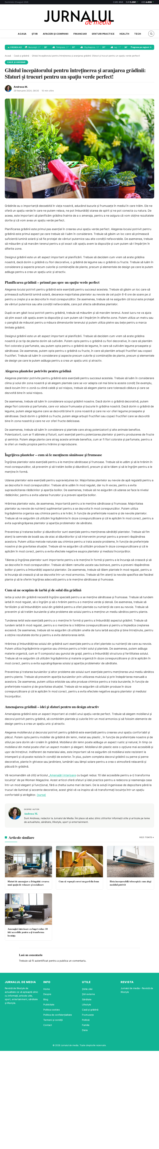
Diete (85, 1030)
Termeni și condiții (53, 1020)
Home (46, 989)
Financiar (80, 33)
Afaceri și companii (55, 33)
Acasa (22, 33)
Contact (47, 1025)
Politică (85, 1020)
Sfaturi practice (103, 33)
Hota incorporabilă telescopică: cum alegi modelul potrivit (130, 883)
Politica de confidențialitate (57, 1014)
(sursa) (41, 794)
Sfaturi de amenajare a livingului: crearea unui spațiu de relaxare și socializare (28, 883)
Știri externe (88, 994)
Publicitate (48, 1004)
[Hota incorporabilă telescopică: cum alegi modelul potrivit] (130, 861)
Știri (35, 33)
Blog (45, 999)
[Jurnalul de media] (79, 17)
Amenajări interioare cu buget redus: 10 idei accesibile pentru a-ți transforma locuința (28, 932)
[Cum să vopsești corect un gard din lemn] (79, 861)
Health (124, 33)
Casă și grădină (21, 55)
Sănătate (86, 999)
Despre (47, 994)
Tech (137, 33)
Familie (85, 1025)
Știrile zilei (87, 989)
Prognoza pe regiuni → (141, 47)
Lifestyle (86, 1004)
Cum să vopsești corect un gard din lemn (79, 881)
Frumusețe (88, 1014)
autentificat (41, 960)
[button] (151, 34)
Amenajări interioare (63, 775)
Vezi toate (145, 837)
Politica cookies (51, 1009)
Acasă (8, 55)
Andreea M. (21, 86)
